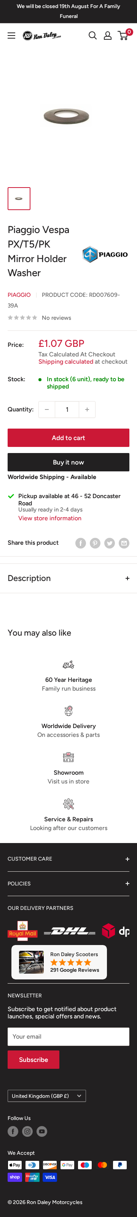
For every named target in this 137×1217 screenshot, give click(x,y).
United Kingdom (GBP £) (40, 1096)
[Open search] (93, 35)
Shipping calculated (65, 361)
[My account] (108, 35)
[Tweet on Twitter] (109, 543)
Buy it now (68, 462)
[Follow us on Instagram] (27, 1131)
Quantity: (21, 409)
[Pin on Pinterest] (95, 543)
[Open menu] (11, 35)
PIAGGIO (19, 294)
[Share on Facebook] (80, 543)
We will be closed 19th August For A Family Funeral (68, 11)
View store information (49, 518)
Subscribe (33, 1059)
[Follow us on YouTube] (42, 1131)
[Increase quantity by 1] (87, 409)
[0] (123, 35)
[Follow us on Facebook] (13, 1131)
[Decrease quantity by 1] (47, 409)
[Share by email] (124, 543)
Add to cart (68, 438)
